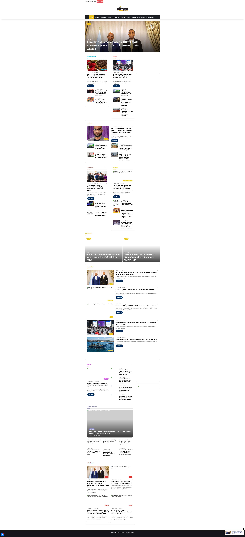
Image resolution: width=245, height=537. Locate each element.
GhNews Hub (90, 72)
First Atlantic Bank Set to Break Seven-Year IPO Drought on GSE (101, 214)
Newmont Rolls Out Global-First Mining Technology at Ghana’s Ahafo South (139, 257)
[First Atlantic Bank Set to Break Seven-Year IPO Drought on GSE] (90, 213)
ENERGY (123, 17)
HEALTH (128, 17)
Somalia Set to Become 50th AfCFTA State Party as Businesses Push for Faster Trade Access (113, 45)
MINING (88, 238)
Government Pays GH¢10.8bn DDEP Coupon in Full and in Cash (136, 306)
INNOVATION (103, 17)
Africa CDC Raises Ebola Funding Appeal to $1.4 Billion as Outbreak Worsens (125, 390)
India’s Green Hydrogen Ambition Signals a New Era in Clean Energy (126, 93)
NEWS (109, 17)
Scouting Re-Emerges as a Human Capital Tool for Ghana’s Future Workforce (121, 512)
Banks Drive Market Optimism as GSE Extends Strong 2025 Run (100, 206)
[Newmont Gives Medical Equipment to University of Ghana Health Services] (111, 394)
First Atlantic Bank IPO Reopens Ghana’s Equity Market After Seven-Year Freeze (95, 187)
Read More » (90, 85)
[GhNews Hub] (122, 8)
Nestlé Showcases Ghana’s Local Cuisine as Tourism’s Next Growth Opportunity (122, 187)
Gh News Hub (131, 532)
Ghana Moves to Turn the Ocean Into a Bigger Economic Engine (136, 339)
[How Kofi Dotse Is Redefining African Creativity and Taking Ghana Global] (90, 99)
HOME (91, 17)
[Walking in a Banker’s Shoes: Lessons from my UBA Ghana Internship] (90, 154)
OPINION (134, 17)
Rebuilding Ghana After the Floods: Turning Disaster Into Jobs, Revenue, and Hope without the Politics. (125, 157)
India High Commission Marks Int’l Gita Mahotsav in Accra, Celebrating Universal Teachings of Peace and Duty (127, 214)
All (124, 56)
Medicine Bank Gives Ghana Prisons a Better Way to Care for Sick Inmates (125, 381)
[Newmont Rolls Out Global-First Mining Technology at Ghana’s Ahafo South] (141, 249)
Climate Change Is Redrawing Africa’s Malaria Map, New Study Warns (97, 385)
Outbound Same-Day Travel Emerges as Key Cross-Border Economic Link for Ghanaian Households (127, 225)
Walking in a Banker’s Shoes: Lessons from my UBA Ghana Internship (101, 156)
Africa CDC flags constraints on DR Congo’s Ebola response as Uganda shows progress (126, 372)
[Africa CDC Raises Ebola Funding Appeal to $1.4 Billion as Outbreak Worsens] (111, 386)
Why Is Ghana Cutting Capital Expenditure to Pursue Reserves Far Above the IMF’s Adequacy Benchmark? (121, 131)
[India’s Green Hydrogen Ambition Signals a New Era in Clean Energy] (116, 91)
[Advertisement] (148, 64)
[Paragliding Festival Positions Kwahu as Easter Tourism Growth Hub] (116, 203)
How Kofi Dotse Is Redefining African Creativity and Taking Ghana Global (100, 102)
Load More (110, 523)
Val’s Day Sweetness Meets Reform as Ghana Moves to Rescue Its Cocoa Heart (96, 76)
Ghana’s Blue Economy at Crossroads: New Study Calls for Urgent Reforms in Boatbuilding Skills (125, 148)
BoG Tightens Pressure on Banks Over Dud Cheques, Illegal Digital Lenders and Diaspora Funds (98, 512)
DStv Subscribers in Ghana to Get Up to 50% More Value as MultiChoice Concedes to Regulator (126, 452)
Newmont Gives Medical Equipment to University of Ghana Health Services (126, 398)
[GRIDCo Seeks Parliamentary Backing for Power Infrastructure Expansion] (116, 110)
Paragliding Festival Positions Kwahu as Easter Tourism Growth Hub (127, 204)
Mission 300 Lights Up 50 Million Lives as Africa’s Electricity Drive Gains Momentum (126, 102)
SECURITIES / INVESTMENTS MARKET (145, 17)
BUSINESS (97, 17)
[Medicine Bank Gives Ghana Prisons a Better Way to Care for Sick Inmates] (111, 377)
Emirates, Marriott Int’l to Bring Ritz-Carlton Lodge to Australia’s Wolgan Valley (101, 93)
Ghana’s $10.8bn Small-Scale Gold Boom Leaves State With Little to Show (103, 257)
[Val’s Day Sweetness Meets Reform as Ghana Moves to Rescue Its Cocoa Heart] (110, 423)
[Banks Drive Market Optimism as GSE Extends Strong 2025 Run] (90, 203)
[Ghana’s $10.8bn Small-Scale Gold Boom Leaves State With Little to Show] (103, 249)
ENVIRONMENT (116, 17)
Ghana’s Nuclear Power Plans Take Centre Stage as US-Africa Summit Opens (122, 76)
